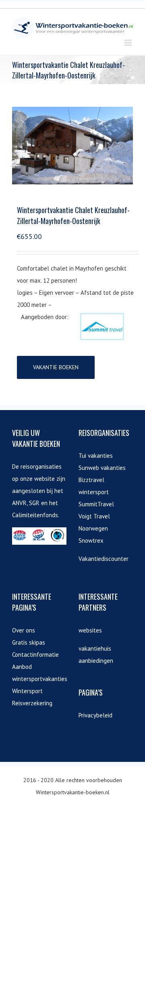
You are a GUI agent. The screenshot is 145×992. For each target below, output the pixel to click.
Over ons (23, 630)
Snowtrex (91, 540)
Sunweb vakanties (102, 468)
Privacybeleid (95, 715)
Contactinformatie (35, 654)
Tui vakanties (96, 455)
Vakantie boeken (56, 367)
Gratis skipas (28, 642)
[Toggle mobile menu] (128, 42)
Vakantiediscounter (103, 559)
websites (90, 630)
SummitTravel (96, 504)
